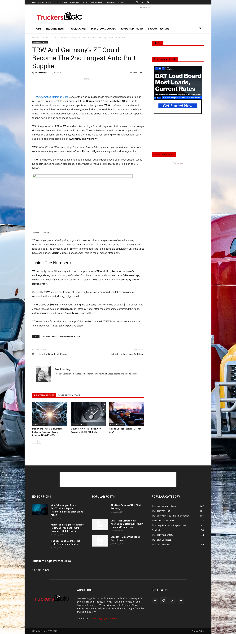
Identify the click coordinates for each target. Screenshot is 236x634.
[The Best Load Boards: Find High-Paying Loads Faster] (40, 543)
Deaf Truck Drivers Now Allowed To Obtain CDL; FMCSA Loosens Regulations (127, 523)
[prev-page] (34, 442)
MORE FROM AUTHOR (69, 395)
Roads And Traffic (132, 28)
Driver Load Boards (103, 28)
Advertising (74, 2)
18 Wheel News (40, 569)
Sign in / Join (62, 2)
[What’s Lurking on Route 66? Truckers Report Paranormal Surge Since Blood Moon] (40, 509)
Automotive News (49, 37)
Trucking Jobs (78, 28)
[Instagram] (137, 2)
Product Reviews (158, 28)
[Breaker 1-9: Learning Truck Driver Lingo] (100, 541)
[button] (200, 28)
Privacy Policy (198, 631)
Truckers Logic (41, 72)
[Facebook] (131, 2)
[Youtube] (147, 2)
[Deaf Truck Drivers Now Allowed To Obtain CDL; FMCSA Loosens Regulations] (100, 524)
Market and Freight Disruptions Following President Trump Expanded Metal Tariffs (47, 432)
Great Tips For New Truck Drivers (49, 354)
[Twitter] (142, 2)
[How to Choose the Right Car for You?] (126, 414)
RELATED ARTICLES (44, 395)
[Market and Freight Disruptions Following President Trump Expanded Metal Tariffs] (49, 414)
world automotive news (70, 336)
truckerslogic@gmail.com (103, 618)
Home (38, 28)
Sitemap (121, 2)
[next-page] (39, 442)
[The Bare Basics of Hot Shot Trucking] (100, 507)
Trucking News (55, 28)
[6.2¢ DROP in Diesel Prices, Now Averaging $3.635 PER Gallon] (88, 414)
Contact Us (109, 2)
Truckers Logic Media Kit (92, 2)
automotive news (49, 336)
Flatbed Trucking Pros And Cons (127, 354)
